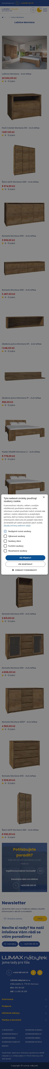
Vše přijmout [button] (25, 558)
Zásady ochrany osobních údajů (17, 525)
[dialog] (24, 534)
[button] (24, 570)
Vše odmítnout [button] (25, 564)
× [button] (44, 497)
